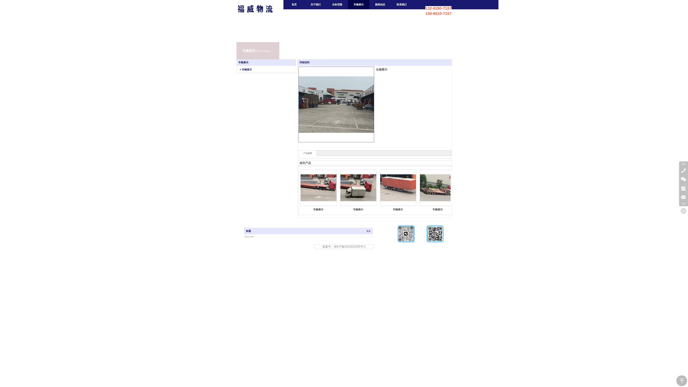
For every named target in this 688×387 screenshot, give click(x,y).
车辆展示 (318, 209)
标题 (248, 231)
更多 (368, 231)
